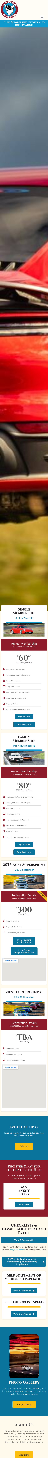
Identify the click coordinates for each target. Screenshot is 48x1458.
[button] (42, 17)
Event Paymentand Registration (24, 941)
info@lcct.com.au (18, 1250)
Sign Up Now (24, 716)
